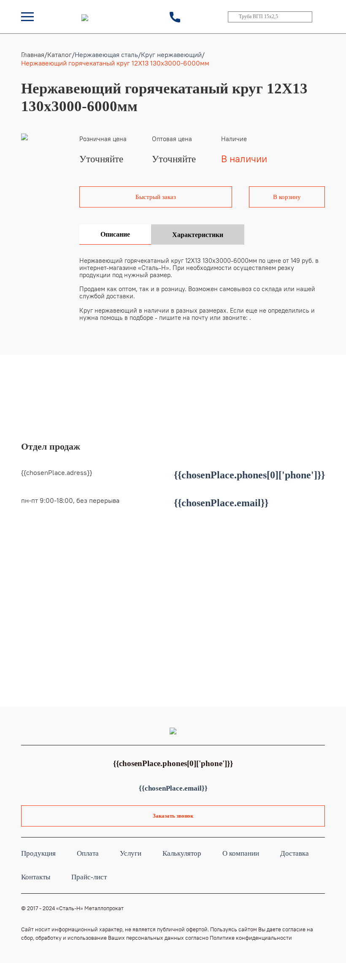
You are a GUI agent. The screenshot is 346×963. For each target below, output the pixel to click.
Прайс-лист (89, 877)
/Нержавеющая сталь (105, 54)
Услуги (130, 853)
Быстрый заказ (155, 197)
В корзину (287, 197)
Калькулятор (181, 853)
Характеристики (197, 234)
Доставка (294, 853)
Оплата (88, 853)
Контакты (35, 877)
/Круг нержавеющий (170, 54)
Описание (115, 234)
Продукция (38, 853)
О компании (240, 853)
